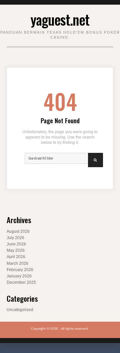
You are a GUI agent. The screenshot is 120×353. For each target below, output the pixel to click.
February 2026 (20, 269)
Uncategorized (20, 309)
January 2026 (19, 276)
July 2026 (15, 237)
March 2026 (17, 263)
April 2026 (16, 256)
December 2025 (21, 282)
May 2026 (16, 250)
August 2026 (18, 231)
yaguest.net (60, 19)
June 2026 (16, 244)
